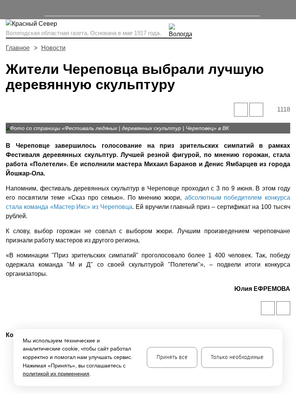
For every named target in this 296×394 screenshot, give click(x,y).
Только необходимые (237, 357)
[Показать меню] (9, 10)
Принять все (172, 357)
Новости (53, 48)
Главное (18, 48)
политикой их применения (56, 374)
